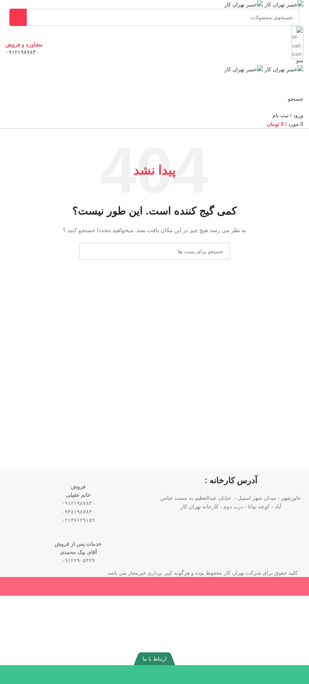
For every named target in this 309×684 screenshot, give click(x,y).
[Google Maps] (115, 674)
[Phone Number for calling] (270, 674)
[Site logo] (283, 4)
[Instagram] (38, 674)
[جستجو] (18, 17)
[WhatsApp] (193, 674)
